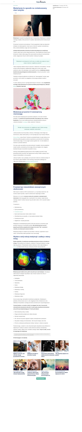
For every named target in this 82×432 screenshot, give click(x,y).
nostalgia (25, 122)
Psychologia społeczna (60, 371)
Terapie (28, 352)
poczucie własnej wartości (32, 161)
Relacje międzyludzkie (17, 371)
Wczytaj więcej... (41, 378)
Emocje (42, 352)
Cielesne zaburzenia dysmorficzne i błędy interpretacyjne (33, 374)
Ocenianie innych (19, 211)
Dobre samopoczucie (17, 352)
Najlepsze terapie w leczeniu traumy (32, 354)
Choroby (57, 352)
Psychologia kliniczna (32, 371)
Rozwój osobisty (44, 371)
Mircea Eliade (16, 137)
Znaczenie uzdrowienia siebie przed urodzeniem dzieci (48, 355)
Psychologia (15, 5)
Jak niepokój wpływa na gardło (61, 354)
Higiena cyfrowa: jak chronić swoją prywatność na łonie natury (19, 355)
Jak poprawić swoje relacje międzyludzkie (19, 373)
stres (14, 86)
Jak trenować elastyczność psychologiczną (45, 374)
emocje (15, 246)
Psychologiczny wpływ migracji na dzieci (61, 373)
